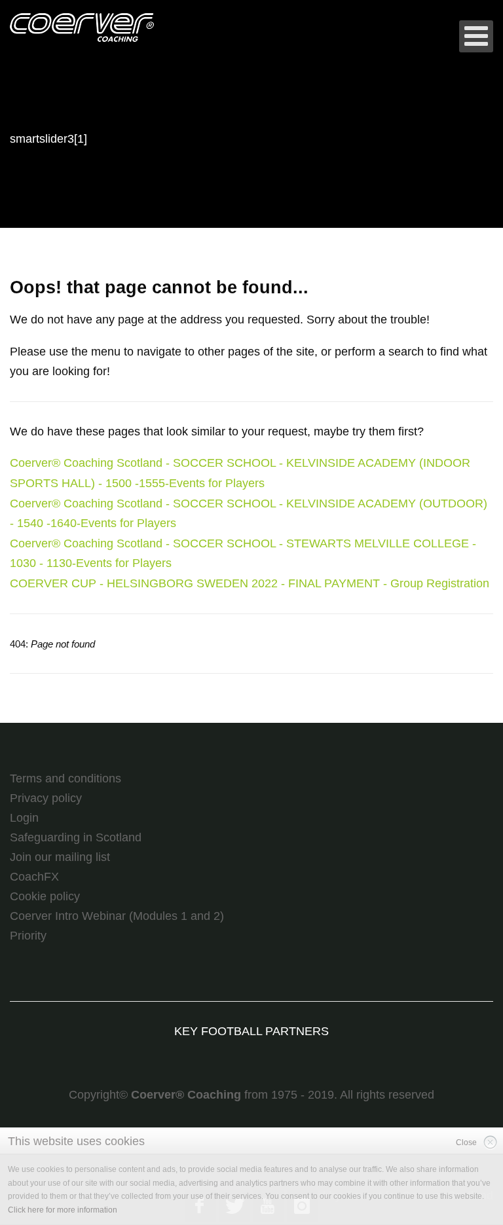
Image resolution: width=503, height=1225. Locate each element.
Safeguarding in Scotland (75, 837)
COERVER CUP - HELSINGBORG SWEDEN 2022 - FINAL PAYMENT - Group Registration (249, 583)
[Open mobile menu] (476, 36)
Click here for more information (62, 1210)
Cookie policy (45, 896)
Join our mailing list (60, 857)
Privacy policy (46, 798)
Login (24, 817)
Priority (28, 935)
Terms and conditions (65, 778)
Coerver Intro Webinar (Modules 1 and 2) (117, 916)
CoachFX (34, 876)
